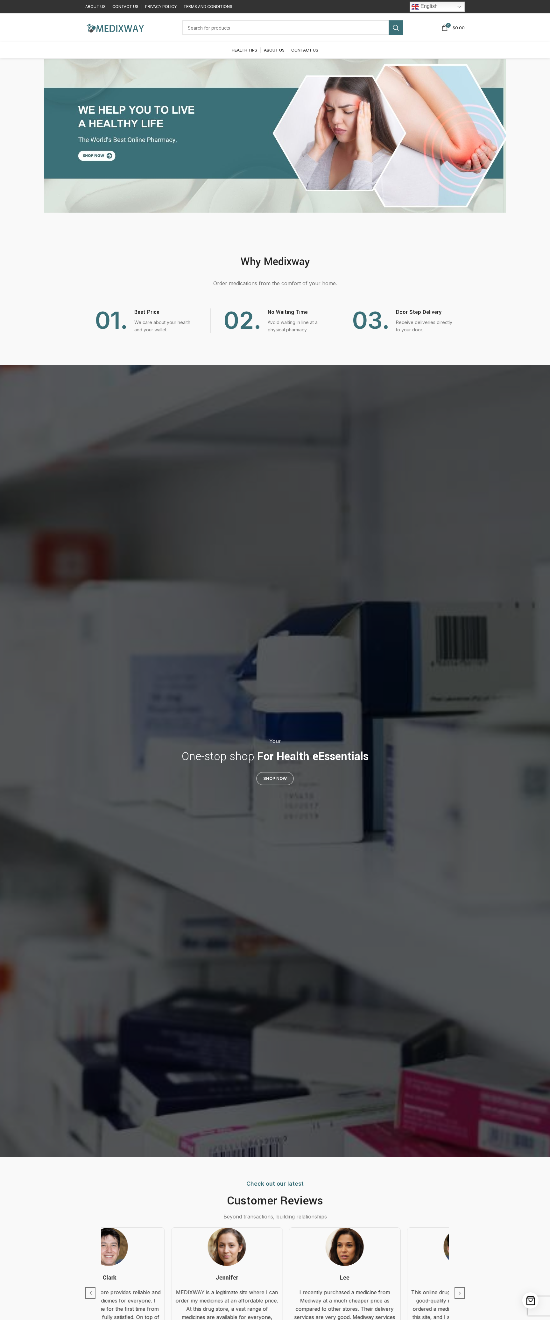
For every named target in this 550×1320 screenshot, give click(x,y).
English (428, 6)
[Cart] (530, 1300)
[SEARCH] (396, 27)
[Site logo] (114, 27)
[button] (90, 1293)
